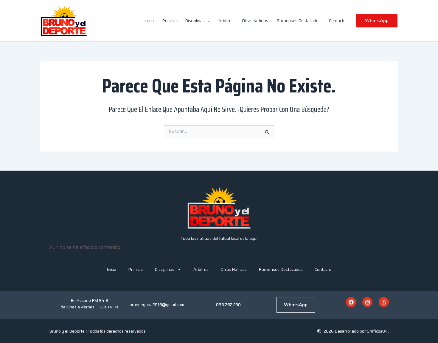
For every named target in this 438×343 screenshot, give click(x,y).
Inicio (149, 21)
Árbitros (226, 21)
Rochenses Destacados (299, 21)
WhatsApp (295, 304)
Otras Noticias (255, 21)
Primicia (169, 21)
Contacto (337, 21)
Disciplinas (195, 21)
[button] (207, 21)
